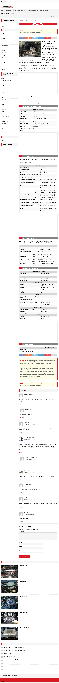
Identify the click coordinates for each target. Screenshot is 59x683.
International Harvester (6, 94)
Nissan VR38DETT (25, 612)
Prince (2, 60)
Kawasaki (3, 99)
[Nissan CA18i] (9, 571)
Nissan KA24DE (24, 596)
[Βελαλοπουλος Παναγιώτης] (2, 647)
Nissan (3, 55)
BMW (2, 33)
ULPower (3, 148)
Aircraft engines (5, 13)
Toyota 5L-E (18, 663)
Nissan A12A (23, 581)
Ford (2, 43)
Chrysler (3, 38)
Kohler (2, 104)
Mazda (3, 50)
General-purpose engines (19, 10)
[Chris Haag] (2, 656)
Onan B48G (15, 659)
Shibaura (3, 118)
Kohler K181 (13, 656)
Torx (2, 126)
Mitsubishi (3, 52)
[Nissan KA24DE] (9, 602)
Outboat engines (44, 10)
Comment (21, 531)
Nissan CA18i (23, 565)
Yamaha (3, 130)
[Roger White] (2, 666)
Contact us (3, 1)
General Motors (5, 45)
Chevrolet (3, 36)
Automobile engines (6, 10)
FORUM (42, 30)
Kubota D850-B (23, 647)
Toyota (3, 69)
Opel (2, 57)
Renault (3, 62)
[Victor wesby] (2, 659)
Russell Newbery (5, 116)
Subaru (3, 64)
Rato (2, 26)
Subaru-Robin (4, 121)
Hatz (2, 90)
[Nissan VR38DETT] (9, 618)
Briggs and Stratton (6, 80)
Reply (21, 404)
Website (21, 550)
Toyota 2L (10, 653)
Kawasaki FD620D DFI (17, 669)
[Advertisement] (38, 83)
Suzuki (3, 67)
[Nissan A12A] (9, 586)
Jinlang (3, 23)
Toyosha (3, 128)
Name (20, 542)
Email (20, 546)
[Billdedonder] (2, 669)
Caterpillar (3, 83)
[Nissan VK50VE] (9, 633)
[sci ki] (2, 653)
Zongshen (3, 133)
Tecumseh (3, 123)
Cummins (3, 40)
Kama (2, 97)
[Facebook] (57, 1)
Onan (2, 111)
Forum (13, 13)
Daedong (3, 87)
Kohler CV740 (15, 666)
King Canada (4, 102)
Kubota (3, 106)
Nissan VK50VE (24, 627)
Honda (3, 48)
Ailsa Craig (3, 78)
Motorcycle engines (33, 10)
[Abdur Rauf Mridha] (2, 663)
